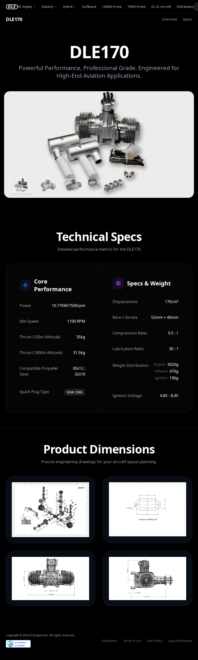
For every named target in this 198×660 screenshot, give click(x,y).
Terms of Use (132, 641)
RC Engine (25, 7)
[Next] (184, 145)
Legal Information (180, 641)
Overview (169, 19)
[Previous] (14, 145)
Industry (47, 7)
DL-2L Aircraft (161, 7)
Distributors (185, 7)
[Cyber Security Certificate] (18, 643)
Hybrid (67, 7)
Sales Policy (155, 641)
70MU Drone (136, 7)
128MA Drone (112, 7)
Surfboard (89, 7)
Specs (187, 19)
